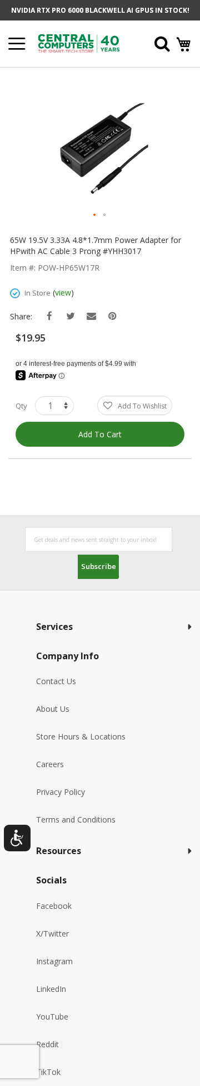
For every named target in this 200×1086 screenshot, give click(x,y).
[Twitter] (70, 316)
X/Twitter (52, 933)
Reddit (47, 1044)
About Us (52, 709)
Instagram (54, 961)
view (63, 292)
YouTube (52, 1016)
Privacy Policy (60, 792)
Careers (50, 764)
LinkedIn (51, 989)
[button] (95, 215)
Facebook (54, 906)
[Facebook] (49, 316)
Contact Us (56, 681)
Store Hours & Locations (81, 736)
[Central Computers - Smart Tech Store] (84, 43)
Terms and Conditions (76, 819)
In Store (37, 293)
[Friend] (91, 316)
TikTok (48, 1072)
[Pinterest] (112, 316)
